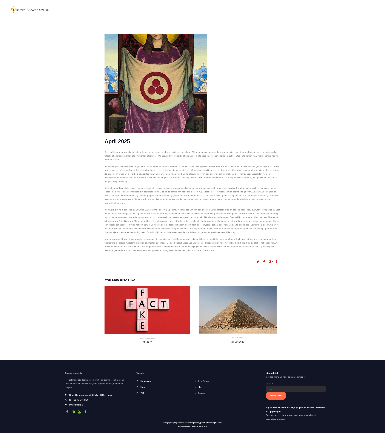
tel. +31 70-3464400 (78, 400)
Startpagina (145, 381)
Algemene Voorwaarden (183, 423)
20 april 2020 (237, 342)
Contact (201, 393)
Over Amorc (203, 381)
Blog (200, 387)
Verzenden (276, 395)
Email (269, 383)
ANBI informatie (207, 423)
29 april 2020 (237, 338)
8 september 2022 (147, 338)
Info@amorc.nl (76, 405)
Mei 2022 (147, 342)
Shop (142, 387)
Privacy (197, 423)
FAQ (142, 393)
